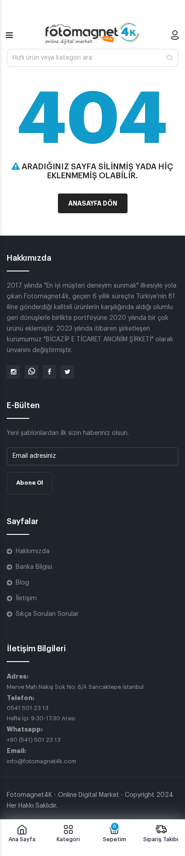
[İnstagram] (13, 372)
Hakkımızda (32, 551)
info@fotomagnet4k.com (41, 761)
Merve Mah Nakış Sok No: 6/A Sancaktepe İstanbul (75, 687)
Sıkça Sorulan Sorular (47, 614)
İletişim (26, 598)
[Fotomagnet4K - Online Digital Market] (92, 33)
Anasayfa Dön (92, 203)
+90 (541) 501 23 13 (34, 740)
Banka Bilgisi (34, 567)
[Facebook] (49, 372)
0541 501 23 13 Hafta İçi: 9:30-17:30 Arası (41, 713)
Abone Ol (29, 483)
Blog (22, 583)
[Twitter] (67, 372)
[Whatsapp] (31, 372)
